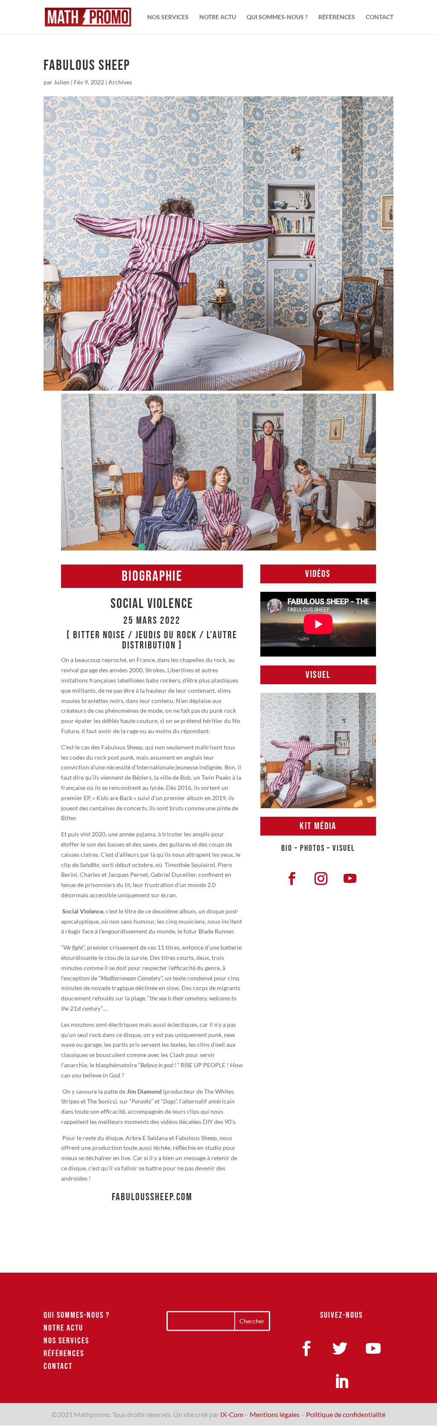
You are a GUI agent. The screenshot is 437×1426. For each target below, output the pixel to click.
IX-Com (231, 1414)
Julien (62, 82)
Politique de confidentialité (345, 1414)
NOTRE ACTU (217, 17)
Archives (120, 82)
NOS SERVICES (168, 17)
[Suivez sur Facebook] (292, 878)
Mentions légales (275, 1414)
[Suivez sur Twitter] (340, 1348)
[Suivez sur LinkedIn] (341, 1382)
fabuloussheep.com (152, 1197)
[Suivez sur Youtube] (350, 878)
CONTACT (379, 17)
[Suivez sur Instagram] (321, 878)
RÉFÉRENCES (336, 17)
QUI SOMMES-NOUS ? (277, 17)
